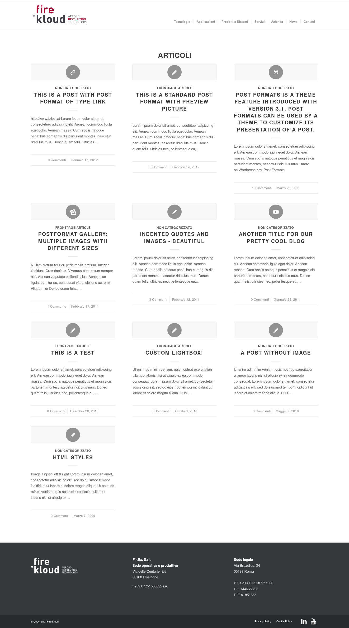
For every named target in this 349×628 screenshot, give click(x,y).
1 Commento (56, 306)
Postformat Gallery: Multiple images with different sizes (73, 240)
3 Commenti (158, 299)
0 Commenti (57, 160)
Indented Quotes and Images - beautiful (174, 237)
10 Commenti (262, 188)
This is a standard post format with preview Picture (174, 101)
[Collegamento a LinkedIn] (303, 621)
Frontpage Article (174, 88)
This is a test (73, 352)
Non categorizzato (73, 88)
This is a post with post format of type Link (73, 98)
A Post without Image (276, 352)
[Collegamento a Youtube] (313, 621)
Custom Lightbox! (174, 352)
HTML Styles (73, 457)
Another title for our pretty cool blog (276, 237)
